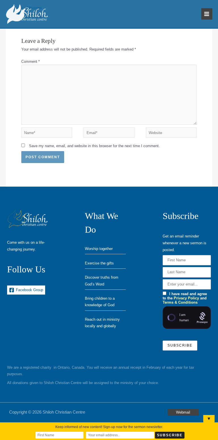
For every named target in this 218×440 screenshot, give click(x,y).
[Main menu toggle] (206, 13)
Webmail (183, 412)
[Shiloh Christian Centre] (27, 14)
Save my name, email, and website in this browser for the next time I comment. (94, 146)
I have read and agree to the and (185, 298)
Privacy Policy (186, 298)
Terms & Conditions (180, 302)
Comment (30, 61)
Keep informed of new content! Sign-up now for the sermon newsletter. (109, 427)
